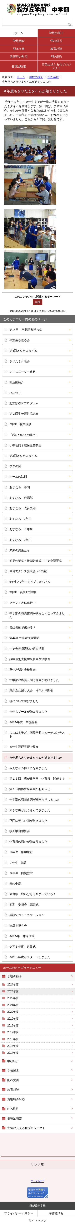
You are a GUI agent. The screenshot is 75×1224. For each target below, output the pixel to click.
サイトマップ (37, 1220)
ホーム (18, 33)
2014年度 (13, 1052)
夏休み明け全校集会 (22, 669)
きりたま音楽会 (19, 361)
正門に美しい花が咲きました (28, 820)
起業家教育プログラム (24, 403)
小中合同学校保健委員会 (25, 445)
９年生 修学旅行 (21, 852)
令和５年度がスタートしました (29, 957)
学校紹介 (19, 40)
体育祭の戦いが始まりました (28, 841)
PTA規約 (56, 56)
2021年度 (13, 1005)
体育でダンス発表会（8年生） (29, 571)
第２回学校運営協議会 (24, 413)
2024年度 (13, 984)
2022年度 (13, 998)
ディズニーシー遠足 (22, 371)
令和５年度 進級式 (22, 946)
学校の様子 (56, 33)
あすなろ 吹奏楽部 (22, 508)
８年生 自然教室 (21, 873)
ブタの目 (15, 466)
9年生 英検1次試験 (22, 592)
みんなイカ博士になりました (28, 768)
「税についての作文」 (24, 434)
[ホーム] (37, 9)
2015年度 (13, 1045)
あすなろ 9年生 (20, 539)
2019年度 (13, 1018)
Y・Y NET (37, 1181)
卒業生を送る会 (19, 340)
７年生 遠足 (18, 862)
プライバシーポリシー (18, 1213)
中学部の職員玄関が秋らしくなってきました (37, 615)
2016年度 (13, 1039)
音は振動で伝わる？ (22, 627)
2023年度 (53, 77)
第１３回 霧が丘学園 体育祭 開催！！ (37, 778)
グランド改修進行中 (22, 602)
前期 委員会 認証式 (24, 904)
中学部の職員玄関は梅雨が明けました (34, 680)
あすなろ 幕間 (19, 487)
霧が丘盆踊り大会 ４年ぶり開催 (31, 690)
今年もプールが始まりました (28, 711)
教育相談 (56, 48)
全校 (37, 302)
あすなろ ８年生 (21, 529)
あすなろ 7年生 (20, 518)
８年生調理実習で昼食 (24, 746)
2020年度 (13, 1011)
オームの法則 (18, 476)
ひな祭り (15, 392)
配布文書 (19, 48)
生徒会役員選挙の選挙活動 (26, 648)
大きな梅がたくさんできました (29, 810)
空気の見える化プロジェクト (56, 66)
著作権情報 (56, 1213)
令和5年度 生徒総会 (23, 722)
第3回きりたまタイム (23, 455)
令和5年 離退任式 (21, 936)
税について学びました (24, 701)
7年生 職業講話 (20, 424)
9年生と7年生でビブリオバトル (30, 581)
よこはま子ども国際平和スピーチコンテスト (37, 734)
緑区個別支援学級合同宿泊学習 (29, 659)
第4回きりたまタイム (23, 350)
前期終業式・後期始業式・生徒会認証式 (35, 560)
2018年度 (13, 1025)
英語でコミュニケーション (26, 915)
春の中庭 (15, 883)
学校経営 (56, 40)
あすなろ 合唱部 (21, 497)
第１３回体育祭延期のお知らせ (29, 789)
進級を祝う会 (18, 925)
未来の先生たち (19, 550)
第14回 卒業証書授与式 (25, 329)
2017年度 (13, 1032)
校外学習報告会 (19, 831)
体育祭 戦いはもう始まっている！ (32, 894)
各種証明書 (18, 66)
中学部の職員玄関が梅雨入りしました (34, 799)
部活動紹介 (16, 382)
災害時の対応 (19, 56)
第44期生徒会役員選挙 (24, 638)
